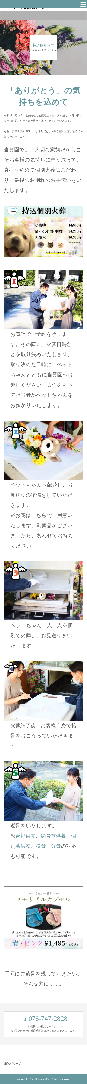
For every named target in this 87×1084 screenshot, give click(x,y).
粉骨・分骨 (48, 846)
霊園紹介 (18, 17)
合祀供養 (25, 836)
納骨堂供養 (53, 836)
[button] (83, 4)
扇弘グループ (12, 1063)
